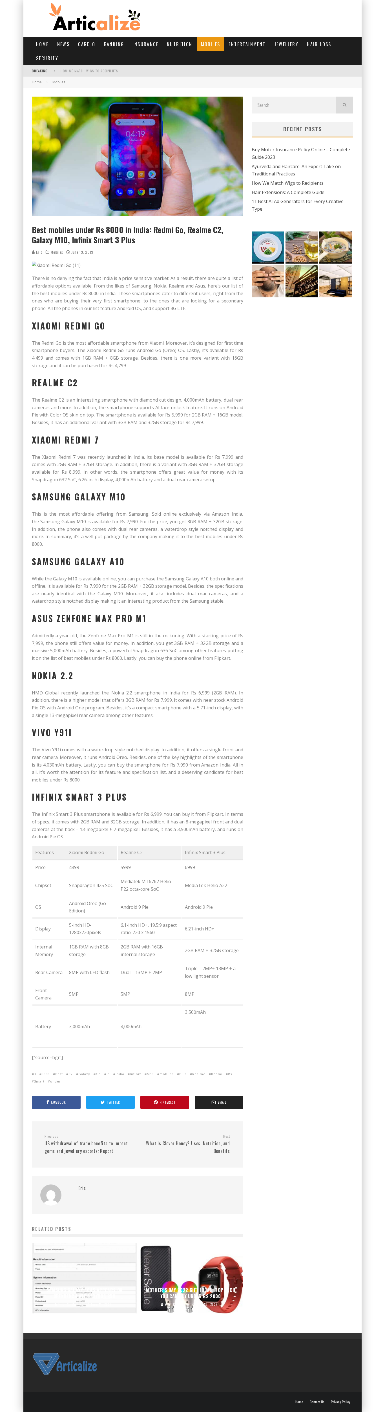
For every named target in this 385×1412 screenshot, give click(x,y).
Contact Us (317, 1402)
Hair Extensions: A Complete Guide (288, 192)
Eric (39, 252)
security (47, 58)
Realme (198, 1074)
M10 (150, 1074)
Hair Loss (319, 44)
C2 (70, 1074)
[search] (344, 105)
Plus (183, 1074)
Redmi (216, 1074)
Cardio (86, 44)
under (55, 1081)
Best (59, 1074)
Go (98, 1074)
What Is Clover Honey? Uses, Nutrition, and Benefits (188, 1144)
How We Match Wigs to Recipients (89, 71)
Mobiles (210, 44)
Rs (230, 1074)
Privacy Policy (340, 1402)
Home (42, 44)
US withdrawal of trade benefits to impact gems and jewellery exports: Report (86, 1144)
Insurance (145, 44)
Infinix (135, 1074)
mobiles (167, 1074)
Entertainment (247, 44)
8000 (46, 1074)
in (108, 1074)
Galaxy (84, 1074)
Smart (39, 1081)
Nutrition (180, 44)
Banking (114, 44)
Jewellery (286, 44)
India (120, 1074)
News (63, 44)
